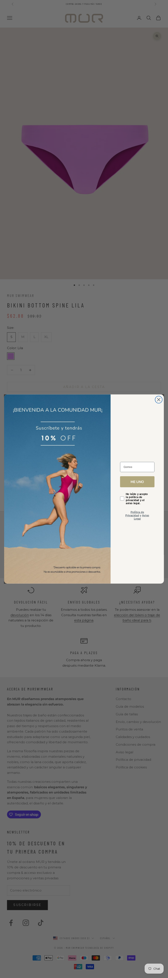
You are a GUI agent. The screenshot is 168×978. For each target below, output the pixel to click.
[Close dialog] (158, 399)
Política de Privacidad (134, 514)
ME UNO (137, 481)
